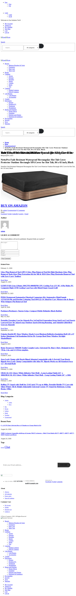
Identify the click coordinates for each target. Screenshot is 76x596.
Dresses (11, 78)
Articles (6, 400)
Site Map (7, 29)
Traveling (7, 415)
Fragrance (12, 67)
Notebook (12, 106)
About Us (8, 25)
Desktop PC (12, 104)
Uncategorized (11, 210)
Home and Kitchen (11, 109)
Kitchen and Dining (15, 115)
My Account (9, 23)
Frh (10, 6)
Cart (6, 31)
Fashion (7, 411)
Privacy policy (8, 496)
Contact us (7, 511)
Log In (7, 32)
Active (11, 76)
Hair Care (12, 69)
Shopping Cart (8, 509)
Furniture (11, 113)
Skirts (10, 85)
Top (10, 86)
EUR (10, 16)
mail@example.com (31, 483)
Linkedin (59, 482)
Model (6, 413)
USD (6, 13)
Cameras (7, 88)
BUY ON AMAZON (14, 205)
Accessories (12, 97)
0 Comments (21, 210)
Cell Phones (8, 94)
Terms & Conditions (9, 498)
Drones (11, 102)
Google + (21, 214)
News (10, 404)
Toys (6, 122)
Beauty (7, 63)
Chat (7, 446)
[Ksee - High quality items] (5, 37)
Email (26, 214)
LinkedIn (15, 214)
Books (7, 72)
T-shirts (11, 83)
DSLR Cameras (14, 92)
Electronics (8, 101)
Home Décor (13, 111)
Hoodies (11, 79)
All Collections (8, 494)
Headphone (12, 108)
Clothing (7, 74)
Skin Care (12, 71)
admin (5, 210)
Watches (7, 124)
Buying (6, 409)
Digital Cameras (14, 90)
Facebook (4, 214)
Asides (10, 402)
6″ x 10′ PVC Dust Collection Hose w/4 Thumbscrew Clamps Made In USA (21, 425)
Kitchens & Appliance (16, 117)
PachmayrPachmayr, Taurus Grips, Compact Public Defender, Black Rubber (31, 311)
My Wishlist (8, 27)
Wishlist (7, 507)
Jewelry (7, 120)
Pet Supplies (8, 118)
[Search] (41, 46)
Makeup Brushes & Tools (17, 65)
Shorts (11, 81)
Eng (6, 2)
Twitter (9, 214)
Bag (6, 406)
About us (7, 492)
